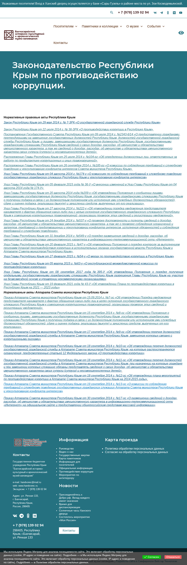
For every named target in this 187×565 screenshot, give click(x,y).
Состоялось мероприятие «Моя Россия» (74, 518)
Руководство (66, 448)
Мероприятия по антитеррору (69, 476)
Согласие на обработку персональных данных (136, 452)
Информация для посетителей (69, 463)
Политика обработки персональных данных (134, 448)
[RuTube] (180, 12)
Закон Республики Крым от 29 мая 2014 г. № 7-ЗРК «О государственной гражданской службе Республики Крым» (82, 122)
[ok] (168, 12)
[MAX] (35, 516)
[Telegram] (21, 516)
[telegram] (161, 12)
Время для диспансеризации (69, 506)
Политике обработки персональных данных (62, 562)
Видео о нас (66, 451)
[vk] (155, 12)
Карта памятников (70, 458)
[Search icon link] (111, 13)
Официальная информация (76, 468)
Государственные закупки (74, 455)
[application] (75, 26)
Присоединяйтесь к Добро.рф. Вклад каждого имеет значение (74, 497)
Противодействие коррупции (76, 471)
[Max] (174, 12)
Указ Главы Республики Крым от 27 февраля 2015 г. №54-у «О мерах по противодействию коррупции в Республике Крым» (89, 256)
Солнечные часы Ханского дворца (75, 512)
